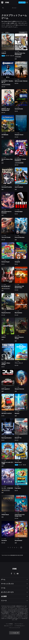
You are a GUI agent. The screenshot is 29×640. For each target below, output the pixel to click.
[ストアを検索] (3, 7)
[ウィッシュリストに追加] (12, 35)
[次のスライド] (21, 547)
